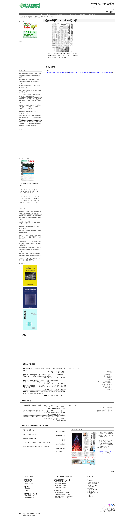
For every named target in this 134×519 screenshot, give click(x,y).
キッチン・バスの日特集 (105, 381)
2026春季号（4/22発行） (61, 483)
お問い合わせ (91, 14)
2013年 (106, 72)
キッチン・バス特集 (106, 382)
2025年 (53, 72)
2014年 (101, 72)
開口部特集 (108, 388)
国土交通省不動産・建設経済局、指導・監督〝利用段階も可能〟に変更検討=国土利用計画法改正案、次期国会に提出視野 (30, 123)
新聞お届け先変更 (92, 483)
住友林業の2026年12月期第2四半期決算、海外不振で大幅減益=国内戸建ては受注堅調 (30, 212)
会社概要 (82, 14)
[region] (30, 56)
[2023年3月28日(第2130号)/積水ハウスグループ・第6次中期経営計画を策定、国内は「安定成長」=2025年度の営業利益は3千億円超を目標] (62, 51)
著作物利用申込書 (29, 497)
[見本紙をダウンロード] (83, 465)
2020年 (75, 72)
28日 (52, 17)
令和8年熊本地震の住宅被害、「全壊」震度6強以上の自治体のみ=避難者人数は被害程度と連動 (30, 75)
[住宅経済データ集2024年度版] (30, 275)
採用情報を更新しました (29, 430)
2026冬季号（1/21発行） (61, 485)
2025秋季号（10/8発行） (61, 487)
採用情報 (90, 496)
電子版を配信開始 (92, 485)
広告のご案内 (90, 488)
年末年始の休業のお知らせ (30, 438)
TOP (112, 471)
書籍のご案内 (73, 14)
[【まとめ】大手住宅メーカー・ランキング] (30, 34)
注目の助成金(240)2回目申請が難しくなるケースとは (38, 405)
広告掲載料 (27, 488)
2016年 (93, 72)
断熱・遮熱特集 (107, 386)
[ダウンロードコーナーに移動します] (27, 180)
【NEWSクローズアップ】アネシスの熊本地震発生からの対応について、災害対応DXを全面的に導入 (30, 117)
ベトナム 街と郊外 (106, 407)
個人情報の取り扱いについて (108, 507)
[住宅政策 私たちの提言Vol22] (30, 297)
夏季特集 (109, 377)
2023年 (43, 17)
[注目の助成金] (30, 26)
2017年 (88, 72)
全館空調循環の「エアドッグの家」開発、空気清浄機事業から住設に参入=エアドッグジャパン (30, 81)
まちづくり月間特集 (60, 377)
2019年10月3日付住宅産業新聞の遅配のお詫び (36, 446)
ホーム (40, 14)
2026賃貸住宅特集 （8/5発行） (63, 492)
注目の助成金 (62, 408)
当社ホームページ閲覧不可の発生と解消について (36, 442)
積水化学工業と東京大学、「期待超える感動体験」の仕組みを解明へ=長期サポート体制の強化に (30, 100)
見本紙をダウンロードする (104, 451)
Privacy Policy (100, 511)
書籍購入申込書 (29, 483)
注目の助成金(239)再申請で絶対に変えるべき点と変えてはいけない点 (42, 411)
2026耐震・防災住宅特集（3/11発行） (64, 496)
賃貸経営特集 (108, 376)
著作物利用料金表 (29, 495)
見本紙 (26, 490)
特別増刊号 (62, 372)
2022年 (66, 72)
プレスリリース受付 (92, 489)
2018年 (84, 72)
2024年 (57, 72)
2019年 (79, 72)
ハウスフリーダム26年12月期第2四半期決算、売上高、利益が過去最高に (29, 95)
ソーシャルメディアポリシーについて (107, 508)
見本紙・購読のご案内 (60, 14)
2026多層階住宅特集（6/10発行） (63, 494)
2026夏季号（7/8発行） (61, 482)
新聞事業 (29, 17)
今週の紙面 (48, 14)
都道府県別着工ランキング (104, 411)
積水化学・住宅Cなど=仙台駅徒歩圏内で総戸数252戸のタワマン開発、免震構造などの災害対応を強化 (30, 237)
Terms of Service (108, 511)
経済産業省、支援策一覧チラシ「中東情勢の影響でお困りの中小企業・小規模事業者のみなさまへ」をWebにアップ (30, 107)
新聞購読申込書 (29, 482)
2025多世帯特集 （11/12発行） (63, 498)
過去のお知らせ (60, 451)
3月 (48, 17)
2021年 (71, 72)
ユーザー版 (56, 372)
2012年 (110, 72)
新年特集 (109, 389)
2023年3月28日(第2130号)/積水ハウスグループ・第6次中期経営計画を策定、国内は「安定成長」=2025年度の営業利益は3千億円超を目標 (63, 55)
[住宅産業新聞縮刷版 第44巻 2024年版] (30, 319)
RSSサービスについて (93, 492)
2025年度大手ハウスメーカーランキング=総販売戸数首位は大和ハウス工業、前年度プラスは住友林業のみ (30, 243)
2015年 (97, 72)
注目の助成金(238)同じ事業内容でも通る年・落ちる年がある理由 (41, 416)
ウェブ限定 (108, 371)
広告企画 (109, 379)
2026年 (49, 72)
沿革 (89, 495)
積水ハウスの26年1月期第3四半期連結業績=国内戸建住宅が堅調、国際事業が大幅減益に (30, 254)
